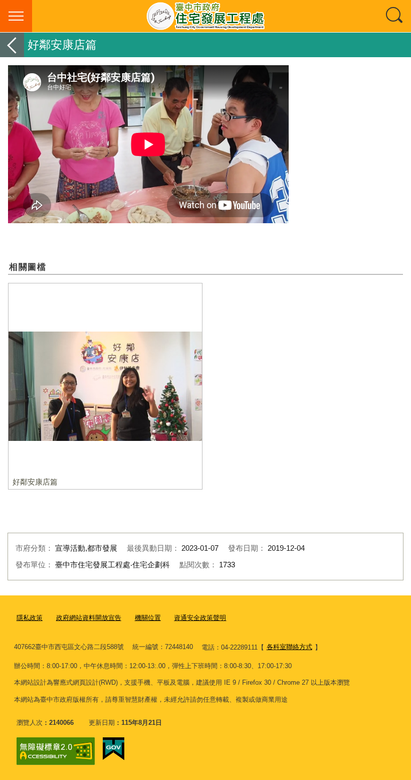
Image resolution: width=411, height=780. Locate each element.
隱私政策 (30, 617)
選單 (16, 16)
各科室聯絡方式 (289, 647)
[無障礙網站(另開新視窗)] (56, 751)
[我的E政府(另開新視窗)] (113, 748)
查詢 (395, 16)
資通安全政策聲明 (200, 617)
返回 (12, 45)
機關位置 (148, 617)
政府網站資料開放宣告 (88, 617)
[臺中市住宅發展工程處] (205, 16)
